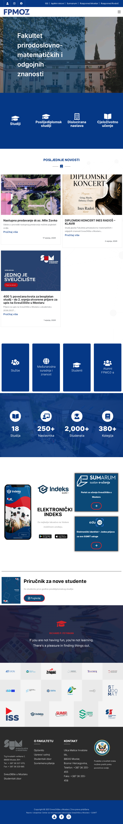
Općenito (39, 750)
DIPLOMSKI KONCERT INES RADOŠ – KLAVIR (90, 222)
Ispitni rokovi (57, 3)
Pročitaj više (10, 231)
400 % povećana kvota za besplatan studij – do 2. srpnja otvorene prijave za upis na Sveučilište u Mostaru (30, 300)
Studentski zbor (12, 778)
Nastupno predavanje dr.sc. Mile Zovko (30, 220)
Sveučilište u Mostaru (16, 774)
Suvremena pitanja (44, 763)
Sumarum (72, 3)
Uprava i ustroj (42, 754)
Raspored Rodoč (110, 3)
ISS (47, 3)
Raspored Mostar (89, 3)
